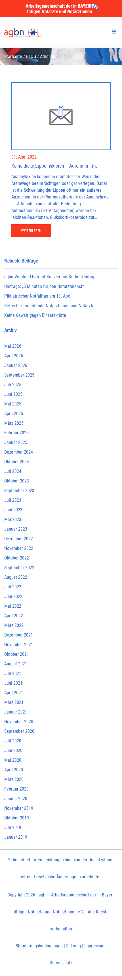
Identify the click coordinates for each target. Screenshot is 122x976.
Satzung (73, 946)
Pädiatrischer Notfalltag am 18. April (37, 296)
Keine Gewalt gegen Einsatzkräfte (35, 315)
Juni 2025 (13, 394)
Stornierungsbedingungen (39, 946)
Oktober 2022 (16, 558)
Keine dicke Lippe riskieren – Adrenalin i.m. (54, 166)
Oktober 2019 (16, 818)
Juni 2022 (13, 596)
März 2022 (14, 625)
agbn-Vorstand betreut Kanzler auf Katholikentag (49, 276)
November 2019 (18, 808)
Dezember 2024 (18, 452)
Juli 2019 (12, 827)
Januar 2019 (15, 837)
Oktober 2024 (16, 461)
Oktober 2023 (16, 481)
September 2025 (19, 375)
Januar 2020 (15, 798)
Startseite (13, 56)
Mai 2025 (12, 404)
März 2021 (14, 702)
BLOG (31, 56)
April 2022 (13, 615)
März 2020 (14, 779)
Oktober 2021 (16, 654)
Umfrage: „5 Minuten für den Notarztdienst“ (44, 286)
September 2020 (19, 731)
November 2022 (18, 548)
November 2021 (18, 644)
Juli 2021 (12, 673)
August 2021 (15, 664)
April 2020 (13, 769)
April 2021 (13, 692)
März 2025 (14, 423)
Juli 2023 (12, 500)
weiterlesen (31, 230)
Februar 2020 (16, 789)
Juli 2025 (12, 384)
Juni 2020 (13, 750)
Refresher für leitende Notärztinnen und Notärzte (49, 305)
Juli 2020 (12, 741)
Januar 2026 (15, 365)
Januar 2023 (15, 529)
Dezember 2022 (18, 538)
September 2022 (19, 567)
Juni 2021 (13, 683)
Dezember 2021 (18, 635)
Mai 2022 (12, 606)
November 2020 (18, 721)
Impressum (94, 946)
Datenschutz (61, 963)
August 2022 (15, 577)
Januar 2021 (15, 712)
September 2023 (19, 490)
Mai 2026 (12, 346)
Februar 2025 (16, 432)
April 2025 (13, 413)
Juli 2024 (12, 471)
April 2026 (13, 355)
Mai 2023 (12, 519)
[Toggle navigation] (113, 31)
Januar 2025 (15, 442)
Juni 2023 (13, 509)
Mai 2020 (12, 760)
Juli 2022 (12, 587)
